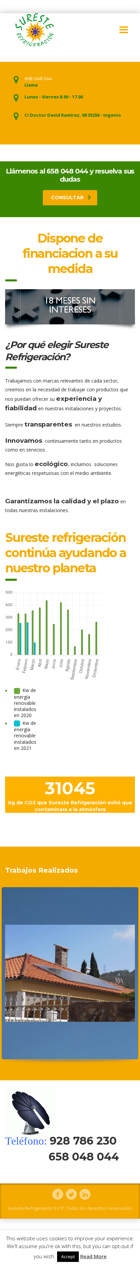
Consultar (67, 197)
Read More (93, 1256)
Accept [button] (68, 1256)
